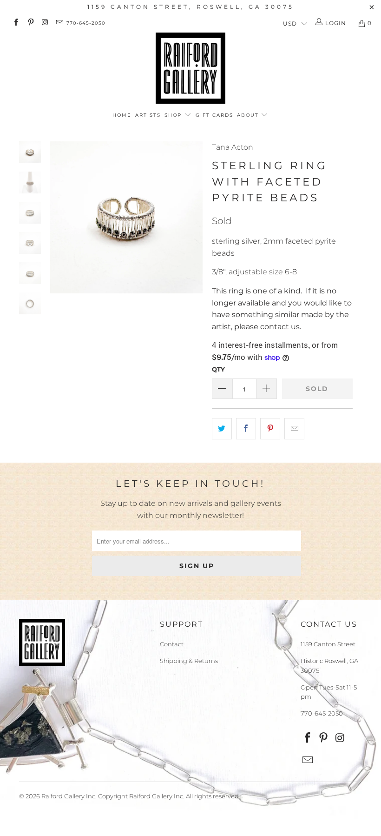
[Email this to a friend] (294, 428)
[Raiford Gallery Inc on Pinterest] (30, 23)
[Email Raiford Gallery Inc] (59, 23)
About (249, 115)
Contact (172, 644)
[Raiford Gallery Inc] (190, 68)
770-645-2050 (85, 23)
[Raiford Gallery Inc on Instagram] (45, 23)
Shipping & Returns (189, 660)
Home (121, 115)
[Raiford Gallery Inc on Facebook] (16, 23)
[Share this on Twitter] (222, 428)
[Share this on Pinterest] (270, 428)
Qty (218, 369)
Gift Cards (214, 115)
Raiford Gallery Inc (68, 796)
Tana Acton (232, 147)
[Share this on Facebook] (246, 428)
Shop (174, 115)
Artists (148, 115)
